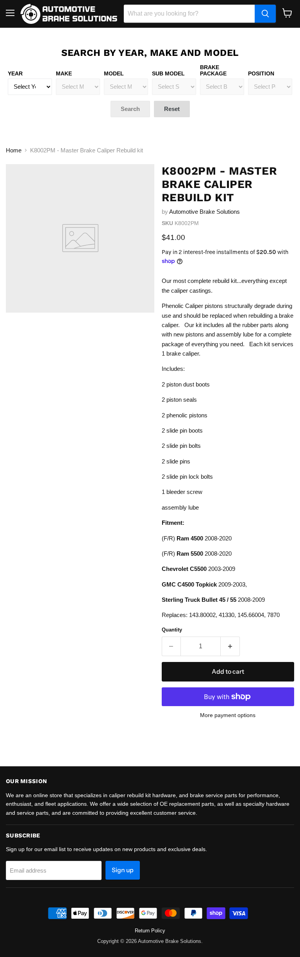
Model (114, 73)
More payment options (227, 715)
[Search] (265, 14)
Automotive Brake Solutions (204, 211)
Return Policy (150, 931)
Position (261, 73)
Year (15, 73)
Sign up (123, 870)
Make (64, 73)
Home (13, 150)
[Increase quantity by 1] (230, 646)
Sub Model (168, 73)
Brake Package (213, 70)
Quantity (172, 630)
